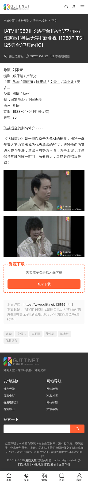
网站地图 (52, 389)
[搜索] (66, 6)
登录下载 (44, 284)
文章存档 (52, 409)
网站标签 (52, 402)
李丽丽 (28, 81)
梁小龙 (68, 81)
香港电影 (9, 395)
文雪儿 (55, 81)
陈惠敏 (41, 81)
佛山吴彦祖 (15, 56)
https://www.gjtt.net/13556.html (48, 304)
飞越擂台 (11, 128)
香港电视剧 (62, 56)
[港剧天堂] (16, 7)
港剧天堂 (9, 389)
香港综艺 (9, 409)
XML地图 (52, 395)
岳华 (15, 81)
